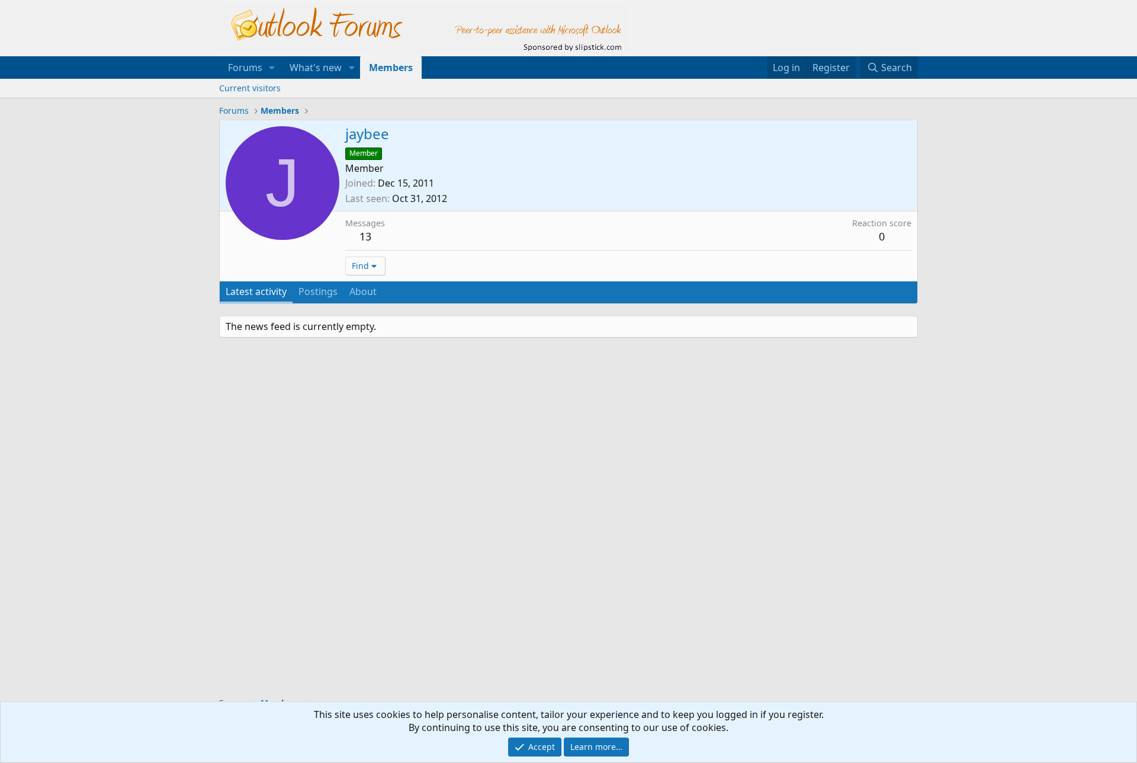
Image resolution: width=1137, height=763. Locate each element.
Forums (245, 67)
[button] (272, 67)
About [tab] (363, 291)
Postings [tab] (318, 291)
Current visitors (250, 88)
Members (391, 67)
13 (365, 236)
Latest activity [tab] (256, 291)
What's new (316, 67)
